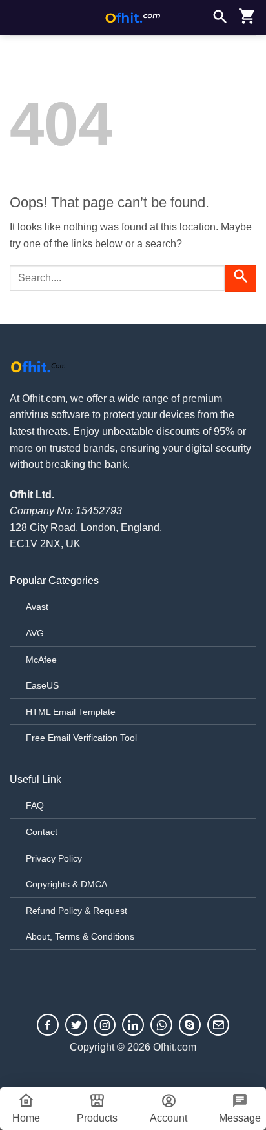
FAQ (35, 805)
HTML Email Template (71, 712)
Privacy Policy (54, 858)
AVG (35, 633)
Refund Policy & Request (76, 910)
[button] (17, 18)
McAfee (41, 659)
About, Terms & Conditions (80, 936)
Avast (37, 606)
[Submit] (240, 278)
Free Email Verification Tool (81, 737)
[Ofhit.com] (133, 18)
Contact (41, 832)
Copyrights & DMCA (66, 884)
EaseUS (42, 685)
